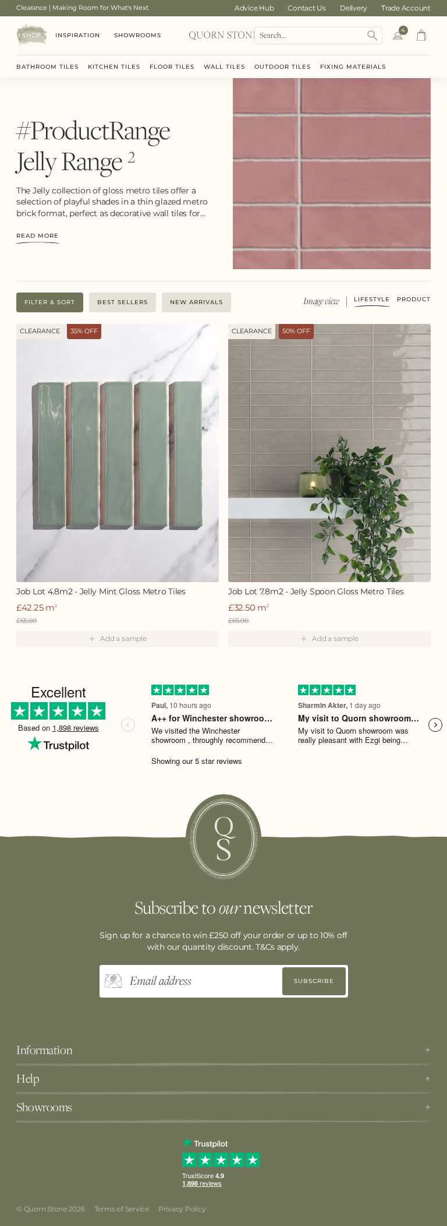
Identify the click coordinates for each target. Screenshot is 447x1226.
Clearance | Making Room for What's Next (82, 7)
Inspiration (77, 35)
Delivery (353, 7)
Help (27, 1079)
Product (414, 300)
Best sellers (122, 302)
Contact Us (307, 7)
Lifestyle (372, 300)
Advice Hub (254, 7)
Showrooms (137, 35)
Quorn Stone (45, 1208)
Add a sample (123, 638)
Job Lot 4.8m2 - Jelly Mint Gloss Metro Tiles (101, 592)
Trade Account (406, 7)
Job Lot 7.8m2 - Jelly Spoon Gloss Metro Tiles (315, 592)
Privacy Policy (182, 1208)
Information (44, 1050)
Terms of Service (121, 1208)
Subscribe (314, 981)
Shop (31, 35)
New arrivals (196, 302)
